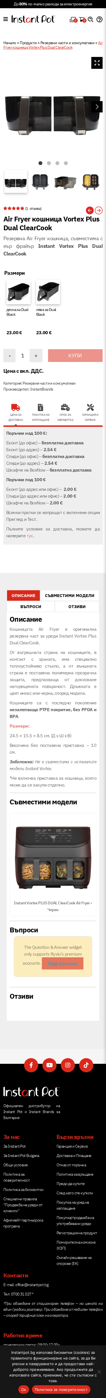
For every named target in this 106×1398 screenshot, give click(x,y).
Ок (23, 1389)
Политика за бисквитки (23, 1189)
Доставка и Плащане (74, 1155)
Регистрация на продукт (77, 1232)
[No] (99, 1371)
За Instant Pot (14, 1146)
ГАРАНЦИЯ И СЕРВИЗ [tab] (90, 417)
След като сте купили (75, 1192)
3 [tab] (57, 163)
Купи (75, 355)
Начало (9, 42)
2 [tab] (49, 163)
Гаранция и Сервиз (72, 1146)
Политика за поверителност (61, 1389)
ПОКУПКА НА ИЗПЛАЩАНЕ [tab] (40, 417)
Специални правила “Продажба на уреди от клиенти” (22, 1204)
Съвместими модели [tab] (69, 595)
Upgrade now (62, 963)
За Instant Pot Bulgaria (21, 1155)
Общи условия (15, 1164)
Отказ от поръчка (71, 1164)
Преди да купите (71, 1183)
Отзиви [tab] (77, 606)
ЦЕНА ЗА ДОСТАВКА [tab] (15, 417)
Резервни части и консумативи (67, 42)
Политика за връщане (75, 1174)
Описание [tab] (23, 595)
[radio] (18, 309)
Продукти (28, 42)
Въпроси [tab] (30, 606)
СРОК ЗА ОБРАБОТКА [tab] (65, 417)
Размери (14, 273)
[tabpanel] (53, 106)
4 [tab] (66, 163)
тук (30, 535)
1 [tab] (40, 163)
